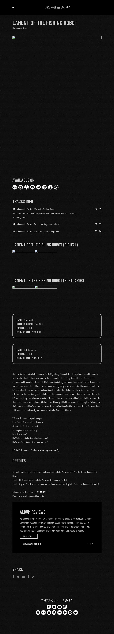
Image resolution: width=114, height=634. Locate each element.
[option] (57, 531)
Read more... (28, 536)
